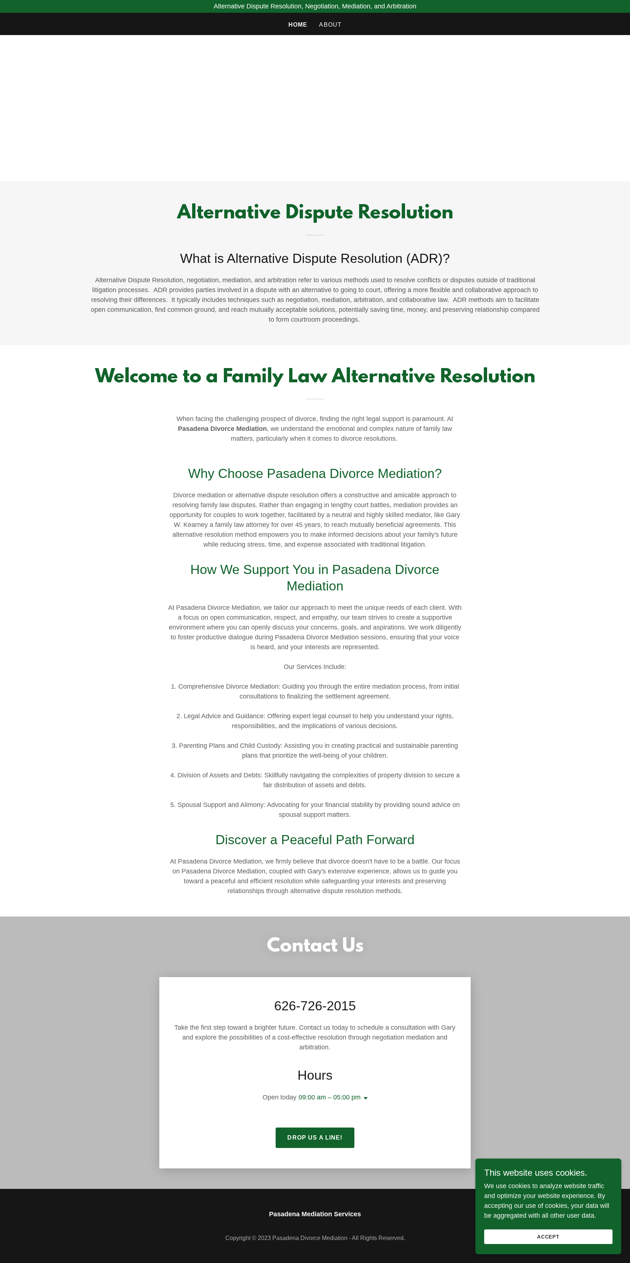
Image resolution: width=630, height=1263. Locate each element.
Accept (548, 1237)
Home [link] (298, 25)
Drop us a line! (314, 1137)
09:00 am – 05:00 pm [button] (330, 1097)
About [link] (330, 25)
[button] (364, 1098)
